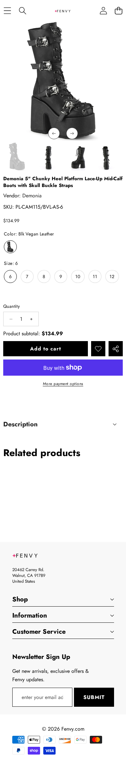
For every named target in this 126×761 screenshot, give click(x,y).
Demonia (32, 195)
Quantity (11, 306)
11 (95, 276)
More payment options (63, 384)
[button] (118, 11)
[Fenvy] (62, 11)
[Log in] (103, 11)
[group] (17, 156)
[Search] (22, 11)
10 (77, 276)
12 (112, 276)
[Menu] (7, 11)
